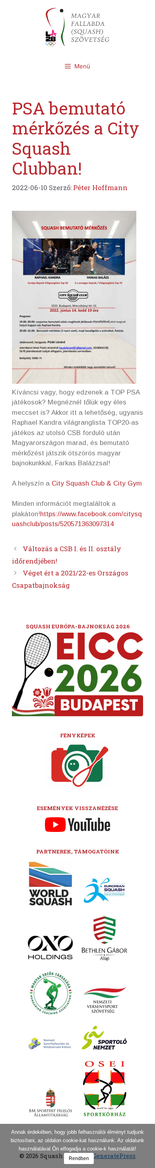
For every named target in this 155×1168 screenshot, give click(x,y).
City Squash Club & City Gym (97, 483)
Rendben (79, 1158)
